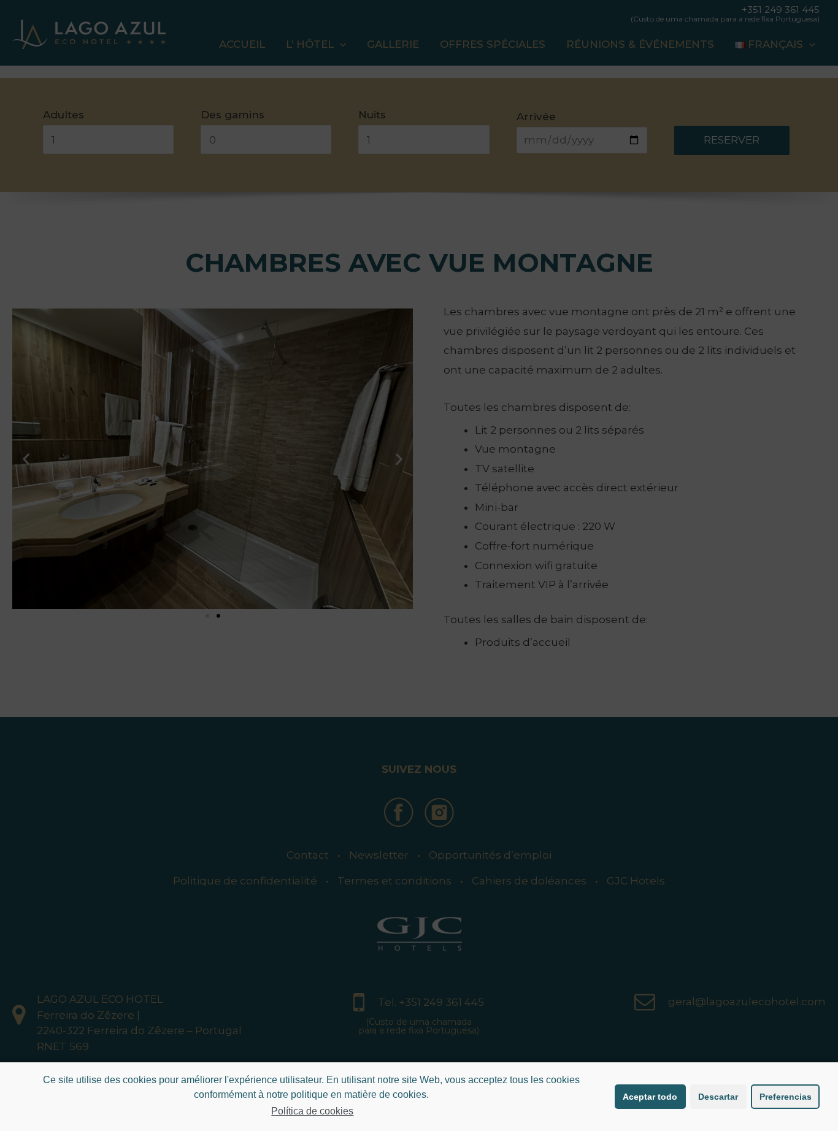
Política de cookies (312, 1111)
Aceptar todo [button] (650, 1097)
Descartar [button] (718, 1097)
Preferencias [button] (785, 1097)
